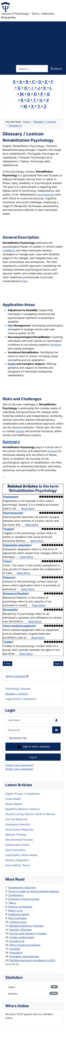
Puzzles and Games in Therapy (28, 933)
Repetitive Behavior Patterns (26, 925)
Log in (33, 757)
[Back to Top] (60, 1037)
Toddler (8, 641)
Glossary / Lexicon (16, 693)
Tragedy (8, 529)
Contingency (16, 895)
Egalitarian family (18, 914)
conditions (9, 250)
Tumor (7, 561)
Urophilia (14, 948)
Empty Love (15, 910)
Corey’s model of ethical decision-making (33, 891)
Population (15, 952)
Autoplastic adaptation (17, 545)
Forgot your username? (19, 769)
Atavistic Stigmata (20, 929)
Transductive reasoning (22, 887)
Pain (10, 325)
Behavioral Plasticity (16, 593)
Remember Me (18, 738)
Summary (11, 441)
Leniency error (18, 922)
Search (58, 68)
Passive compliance (20, 906)
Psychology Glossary (18, 688)
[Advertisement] (33, 41)
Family (12, 363)
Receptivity (10, 609)
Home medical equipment (19, 625)
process (52, 451)
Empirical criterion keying (23, 899)
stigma (20, 431)
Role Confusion (17, 918)
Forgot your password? (19, 765)
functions (55, 344)
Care (25, 281)
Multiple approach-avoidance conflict (32, 960)
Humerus (9, 577)
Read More (27, 508)
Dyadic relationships (21, 937)
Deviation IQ (16, 941)
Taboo (12, 902)
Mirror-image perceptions (24, 945)
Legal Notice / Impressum (20, 698)
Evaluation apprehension (24, 956)
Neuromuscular (13, 512)
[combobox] (32, 68)
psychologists (45, 194)
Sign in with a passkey (36, 746)
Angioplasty (10, 496)
